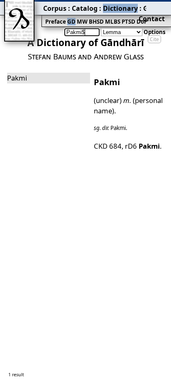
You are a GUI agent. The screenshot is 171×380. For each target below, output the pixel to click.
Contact (152, 18)
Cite (154, 39)
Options (155, 32)
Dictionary (120, 8)
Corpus (54, 8)
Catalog (85, 8)
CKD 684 (108, 146)
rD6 (142, 146)
